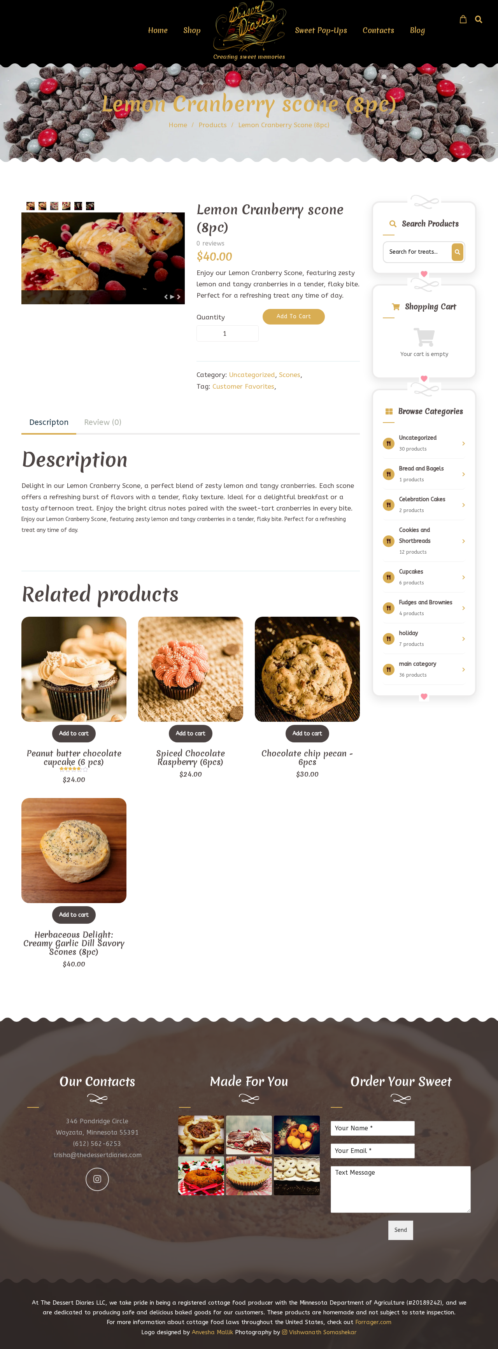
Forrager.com (373, 1322)
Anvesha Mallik (212, 1332)
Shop (192, 30)
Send (401, 1230)
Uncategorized (252, 375)
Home (158, 30)
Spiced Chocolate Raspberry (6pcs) (190, 758)
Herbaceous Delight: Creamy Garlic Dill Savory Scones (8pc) (73, 943)
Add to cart (74, 733)
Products (212, 125)
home (177, 125)
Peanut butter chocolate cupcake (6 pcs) (73, 758)
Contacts (378, 30)
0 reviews (210, 243)
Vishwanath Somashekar (322, 1332)
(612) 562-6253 (97, 1143)
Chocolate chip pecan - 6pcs (307, 758)
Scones (289, 375)
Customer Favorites (243, 386)
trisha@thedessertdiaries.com (97, 1155)
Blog (417, 30)
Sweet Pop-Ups (321, 30)
